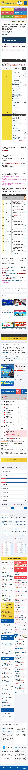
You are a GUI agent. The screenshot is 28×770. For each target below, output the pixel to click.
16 (2, 550)
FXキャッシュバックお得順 (7, 716)
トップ (12, 290)
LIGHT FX (7, 251)
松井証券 (4, 702)
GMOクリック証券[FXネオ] (20, 652)
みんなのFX (8, 246)
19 (7, 550)
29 (20, 552)
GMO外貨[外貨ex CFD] (6, 705)
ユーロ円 (7, 429)
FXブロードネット (16, 100)
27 (8, 552)
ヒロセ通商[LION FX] (7, 632)
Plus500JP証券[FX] (7, 653)
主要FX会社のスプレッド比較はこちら (10, 356)
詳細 (25, 204)
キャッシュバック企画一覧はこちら (14, 253)
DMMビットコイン (16, 117)
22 (20, 550)
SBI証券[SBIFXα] (5, 704)
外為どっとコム (16, 72)
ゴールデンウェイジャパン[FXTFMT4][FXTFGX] (21, 584)
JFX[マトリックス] (16, 76)
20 (8, 550)
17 (4, 550)
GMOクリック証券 (16, 96)
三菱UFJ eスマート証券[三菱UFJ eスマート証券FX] (16, 104)
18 (5, 550)
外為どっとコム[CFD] (7, 584)
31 (4, 554)
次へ (24, 290)
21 (10, 550)
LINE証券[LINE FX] (16, 92)
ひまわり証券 (6, 713)
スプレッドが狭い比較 (6, 528)
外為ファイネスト (6, 581)
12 (7, 548)
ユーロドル (13, 428)
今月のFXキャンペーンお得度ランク (14, 338)
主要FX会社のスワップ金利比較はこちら (11, 358)
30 (2, 554)
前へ (4, 290)
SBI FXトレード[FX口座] (7, 579)
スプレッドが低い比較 (6, 535)
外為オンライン (16, 98)
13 (8, 548)
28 (10, 552)
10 (4, 548)
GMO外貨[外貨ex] (16, 94)
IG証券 (3, 655)
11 (5, 548)
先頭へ (17, 290)
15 (20, 548)
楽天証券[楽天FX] (5, 352)
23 (2, 552)
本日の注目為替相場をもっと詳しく (14, 459)
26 (7, 552)
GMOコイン (4, 701)
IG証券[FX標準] (16, 90)
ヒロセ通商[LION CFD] (6, 700)
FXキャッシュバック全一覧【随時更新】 (14, 335)
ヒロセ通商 (20, 615)
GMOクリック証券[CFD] (6, 697)
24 (4, 552)
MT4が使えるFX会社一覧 (20, 535)
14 (10, 548)
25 (5, 552)
